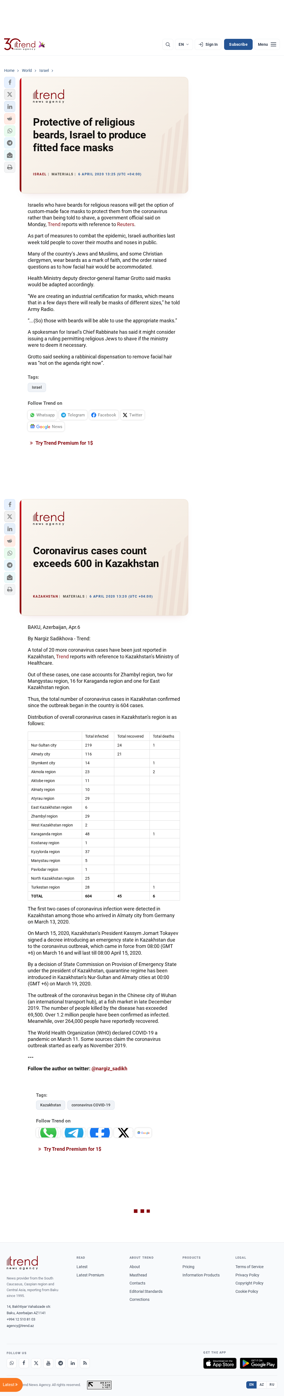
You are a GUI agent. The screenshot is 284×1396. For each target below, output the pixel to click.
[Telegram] (60, 1363)
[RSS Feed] (85, 1363)
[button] (9, 82)
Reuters (125, 224)
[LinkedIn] (73, 1363)
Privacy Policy (247, 1275)
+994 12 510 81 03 (21, 1319)
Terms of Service (249, 1267)
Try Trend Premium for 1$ (64, 443)
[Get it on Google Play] (258, 1363)
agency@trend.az (20, 1326)
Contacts (137, 1283)
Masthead (138, 1275)
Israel (37, 387)
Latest (82, 1267)
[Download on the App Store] (220, 1363)
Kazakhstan (50, 1105)
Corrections (139, 1299)
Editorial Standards (146, 1291)
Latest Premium (90, 1275)
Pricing (188, 1267)
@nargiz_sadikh (109, 1068)
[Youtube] (48, 1363)
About (135, 1267)
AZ (262, 1385)
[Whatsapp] (12, 1363)
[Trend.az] (24, 44)
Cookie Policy (246, 1291)
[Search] (167, 44)
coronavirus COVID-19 (91, 1105)
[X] (36, 1363)
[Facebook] (24, 1363)
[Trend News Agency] (22, 1263)
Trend (54, 224)
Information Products (201, 1275)
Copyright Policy (249, 1283)
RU (272, 1385)
